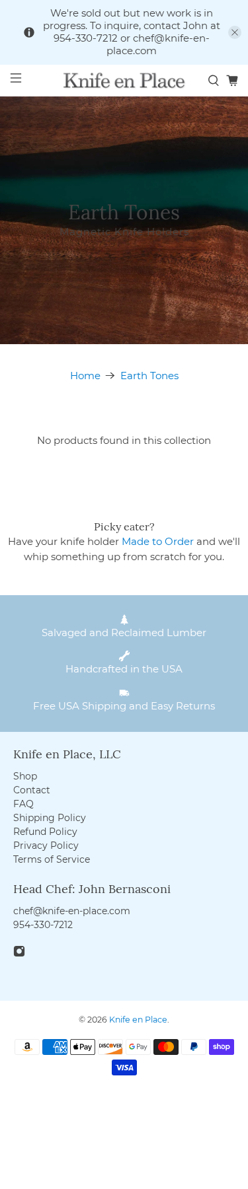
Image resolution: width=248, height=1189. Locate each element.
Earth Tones (149, 375)
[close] (234, 32)
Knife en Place (138, 1020)
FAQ (23, 804)
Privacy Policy (46, 845)
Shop (25, 776)
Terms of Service (51, 859)
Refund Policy (45, 832)
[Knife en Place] (124, 80)
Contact (31, 790)
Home (85, 375)
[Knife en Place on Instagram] (19, 954)
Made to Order (158, 541)
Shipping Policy (49, 818)
